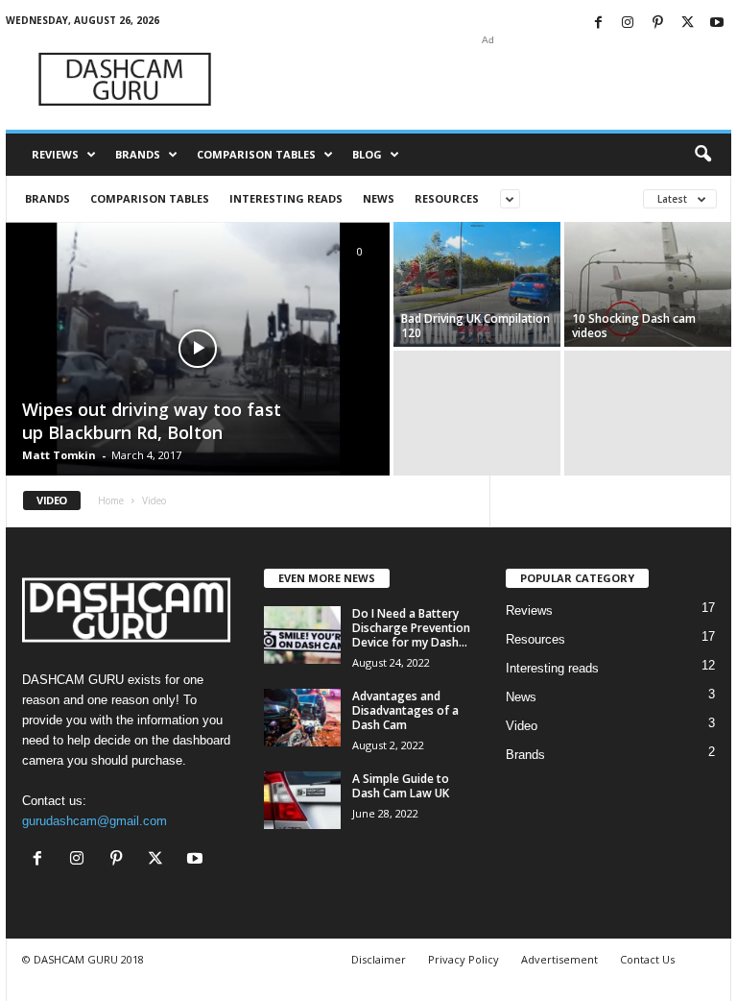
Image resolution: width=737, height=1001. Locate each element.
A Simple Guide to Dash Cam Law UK (400, 785)
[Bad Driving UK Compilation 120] (476, 284)
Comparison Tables (256, 154)
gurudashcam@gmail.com (94, 821)
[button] (702, 155)
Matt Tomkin (59, 455)
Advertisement (559, 959)
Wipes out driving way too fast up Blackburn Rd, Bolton (151, 421)
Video (521, 726)
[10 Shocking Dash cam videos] (647, 284)
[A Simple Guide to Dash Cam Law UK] (302, 800)
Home (111, 500)
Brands (137, 154)
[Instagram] (627, 23)
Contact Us (647, 959)
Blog (367, 154)
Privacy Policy (463, 959)
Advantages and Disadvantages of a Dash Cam (405, 710)
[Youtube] (716, 23)
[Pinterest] (657, 23)
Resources (447, 198)
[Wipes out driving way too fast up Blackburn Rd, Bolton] (198, 350)
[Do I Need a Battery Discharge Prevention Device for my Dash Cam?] (302, 635)
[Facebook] (597, 23)
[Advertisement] (487, 79)
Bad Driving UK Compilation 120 (475, 325)
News (378, 198)
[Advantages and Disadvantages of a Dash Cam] (302, 717)
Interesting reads (286, 198)
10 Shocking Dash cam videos (634, 325)
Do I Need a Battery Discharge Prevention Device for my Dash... (411, 627)
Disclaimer (378, 959)
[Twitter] (687, 23)
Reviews (55, 154)
